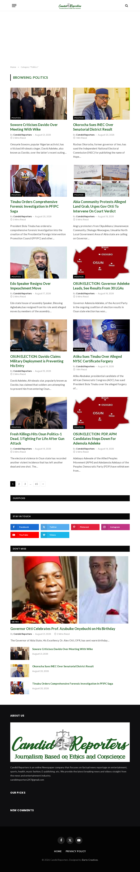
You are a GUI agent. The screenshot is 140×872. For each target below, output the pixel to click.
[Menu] (14, 5)
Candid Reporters (22, 134)
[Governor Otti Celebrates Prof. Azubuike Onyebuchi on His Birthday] (70, 589)
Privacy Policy (76, 851)
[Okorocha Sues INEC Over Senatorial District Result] (101, 104)
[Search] (126, 5)
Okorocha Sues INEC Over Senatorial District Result (93, 127)
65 (36, 484)
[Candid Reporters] (70, 5)
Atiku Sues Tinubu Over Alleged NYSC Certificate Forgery (97, 358)
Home (58, 851)
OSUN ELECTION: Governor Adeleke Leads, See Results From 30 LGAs (101, 285)
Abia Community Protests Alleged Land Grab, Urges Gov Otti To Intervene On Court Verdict (99, 206)
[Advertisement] (70, 38)
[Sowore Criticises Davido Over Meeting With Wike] (38, 104)
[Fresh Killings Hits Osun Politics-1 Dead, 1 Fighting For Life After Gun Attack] (38, 413)
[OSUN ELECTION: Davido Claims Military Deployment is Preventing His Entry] (38, 335)
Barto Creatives (90, 859)
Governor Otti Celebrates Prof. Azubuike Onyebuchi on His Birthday (62, 629)
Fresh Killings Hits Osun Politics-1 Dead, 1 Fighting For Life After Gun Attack (37, 438)
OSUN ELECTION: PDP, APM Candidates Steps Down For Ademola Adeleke (95, 438)
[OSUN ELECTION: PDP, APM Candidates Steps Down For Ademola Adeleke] (101, 413)
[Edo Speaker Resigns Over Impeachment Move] (38, 263)
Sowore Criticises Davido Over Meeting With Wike (34, 127)
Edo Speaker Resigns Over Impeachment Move (30, 285)
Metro (15, 621)
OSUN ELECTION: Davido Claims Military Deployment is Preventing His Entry (37, 361)
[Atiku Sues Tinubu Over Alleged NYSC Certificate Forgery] (101, 335)
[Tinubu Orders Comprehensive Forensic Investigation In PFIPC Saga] (38, 181)
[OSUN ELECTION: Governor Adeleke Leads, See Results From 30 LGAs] (101, 263)
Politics (16, 117)
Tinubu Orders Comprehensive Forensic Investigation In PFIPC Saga (34, 206)
